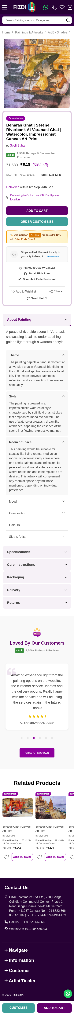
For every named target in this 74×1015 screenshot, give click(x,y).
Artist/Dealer (22, 980)
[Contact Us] (55, 7)
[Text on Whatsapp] (46, 7)
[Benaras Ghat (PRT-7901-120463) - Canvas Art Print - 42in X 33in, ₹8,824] (50, 807)
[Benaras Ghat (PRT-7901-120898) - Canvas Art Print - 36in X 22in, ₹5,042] (17, 807)
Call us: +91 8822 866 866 (27, 922)
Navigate (18, 950)
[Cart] (70, 7)
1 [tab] (22, 738)
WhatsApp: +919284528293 (28, 928)
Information (21, 960)
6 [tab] (52, 738)
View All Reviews (37, 752)
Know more (52, 256)
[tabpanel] (37, 696)
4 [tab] (40, 738)
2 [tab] (28, 738)
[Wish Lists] (62, 7)
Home (6, 32)
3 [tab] (34, 738)
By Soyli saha (8, 836)
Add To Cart (22, 856)
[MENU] (4, 7)
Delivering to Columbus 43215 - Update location (34, 197)
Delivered (12, 187)
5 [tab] (46, 738)
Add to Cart (37, 210)
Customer (19, 970)
